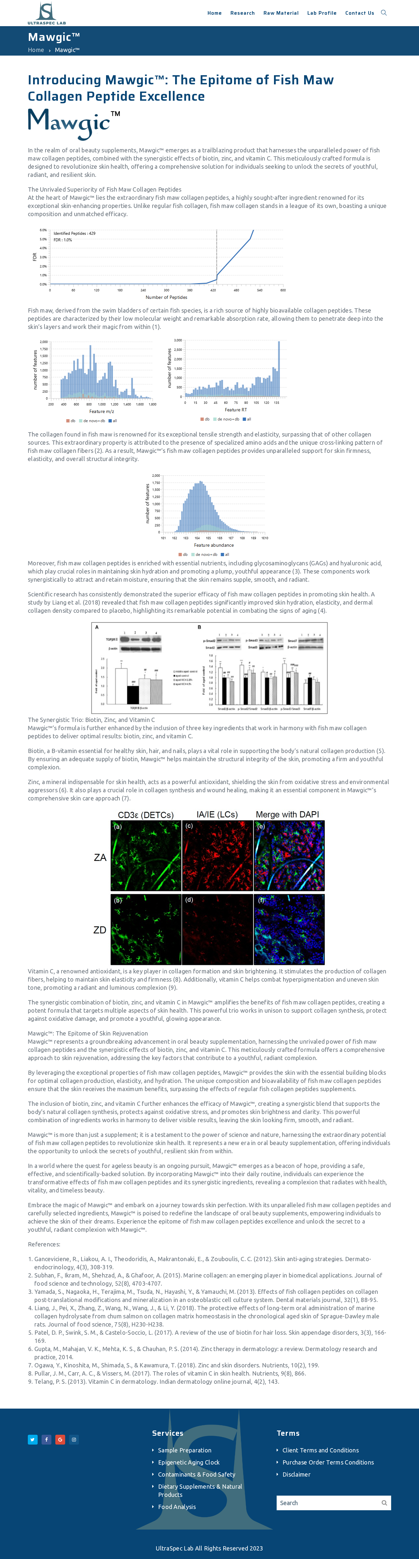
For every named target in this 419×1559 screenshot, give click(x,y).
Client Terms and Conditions (320, 1450)
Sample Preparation (184, 1450)
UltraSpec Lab (174, 1548)
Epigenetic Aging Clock (189, 1462)
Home (36, 49)
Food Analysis (177, 1506)
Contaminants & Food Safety (197, 1474)
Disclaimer (296, 1474)
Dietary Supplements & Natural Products (200, 1490)
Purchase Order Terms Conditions (328, 1462)
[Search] (384, 1503)
